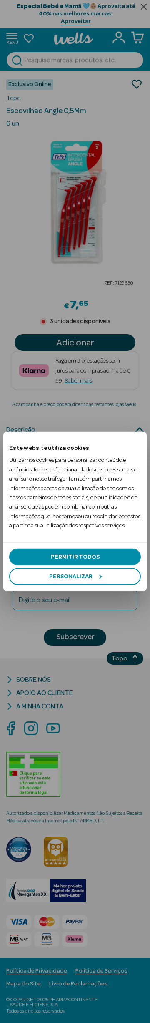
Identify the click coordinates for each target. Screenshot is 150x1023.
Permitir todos (75, 556)
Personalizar (70, 577)
